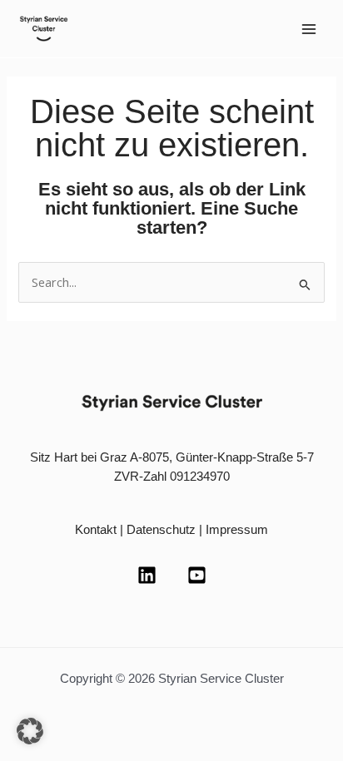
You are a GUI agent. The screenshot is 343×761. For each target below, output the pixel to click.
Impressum (237, 529)
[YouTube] (197, 575)
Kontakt (96, 529)
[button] (30, 731)
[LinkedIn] (147, 575)
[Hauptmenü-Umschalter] (308, 29)
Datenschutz (161, 529)
